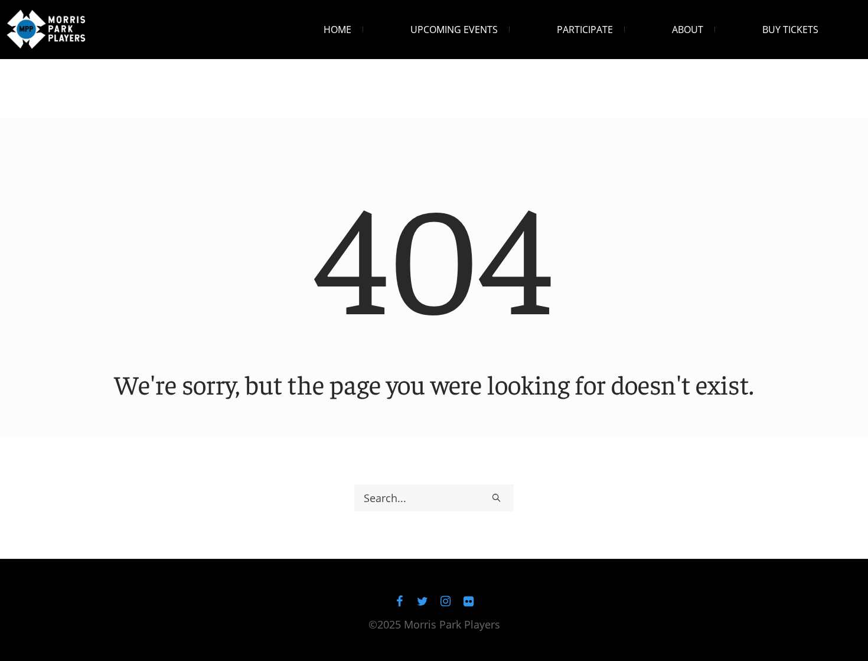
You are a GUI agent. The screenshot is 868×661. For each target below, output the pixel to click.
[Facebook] (400, 601)
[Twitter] (423, 601)
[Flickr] (469, 601)
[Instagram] (446, 601)
